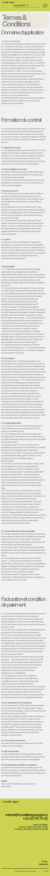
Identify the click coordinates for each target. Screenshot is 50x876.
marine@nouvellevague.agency (26, 814)
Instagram (43, 864)
